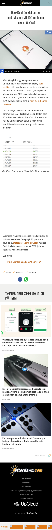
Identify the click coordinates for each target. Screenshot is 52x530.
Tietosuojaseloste (26, 495)
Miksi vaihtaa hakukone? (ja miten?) (24, 262)
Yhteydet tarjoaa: (26, 499)
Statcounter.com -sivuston (25, 243)
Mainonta (26, 483)
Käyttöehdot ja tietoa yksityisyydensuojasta (26, 491)
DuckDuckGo (20, 272)
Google (8, 272)
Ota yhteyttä (26, 487)
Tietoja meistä (26, 479)
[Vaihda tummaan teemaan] (49, 3)
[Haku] (43, 3)
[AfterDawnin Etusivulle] (26, 3)
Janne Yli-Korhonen (12, 71)
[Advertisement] (26, 203)
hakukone (32, 272)
